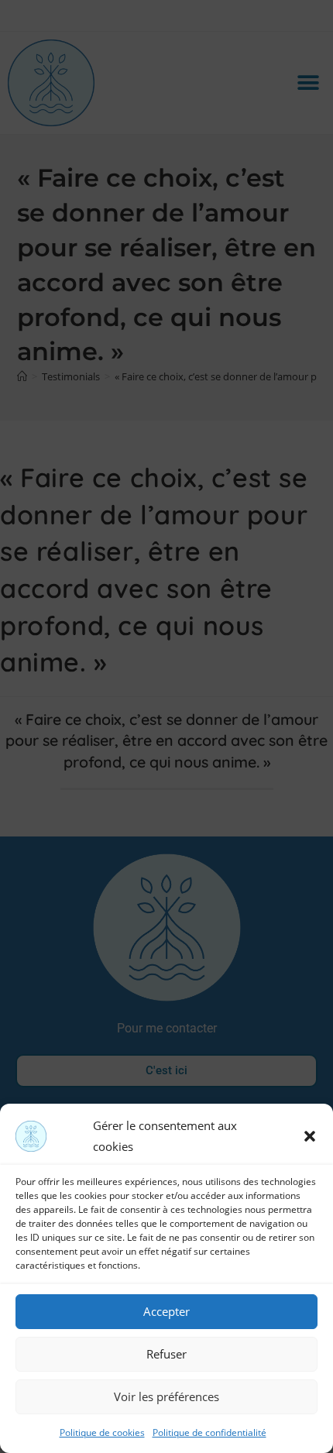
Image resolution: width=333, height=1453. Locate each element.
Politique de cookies (102, 1432)
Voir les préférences (166, 1396)
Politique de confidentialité (209, 1432)
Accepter (166, 1311)
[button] (310, 1136)
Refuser (166, 1354)
